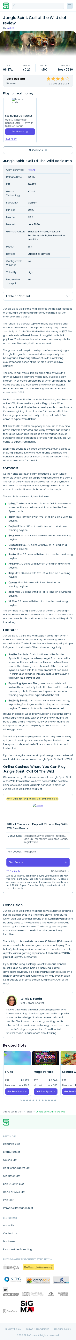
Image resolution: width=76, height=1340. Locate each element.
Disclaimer (10, 1241)
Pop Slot (8, 1200)
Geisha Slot (10, 1160)
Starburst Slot (11, 1152)
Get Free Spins (15, 1091)
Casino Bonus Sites (13, 1111)
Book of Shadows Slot (16, 1168)
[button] (21, 1100)
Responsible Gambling (17, 1249)
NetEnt (10, 28)
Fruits (9, 1072)
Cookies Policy (62, 1329)
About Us (8, 1225)
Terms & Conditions (37, 1329)
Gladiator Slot (11, 1176)
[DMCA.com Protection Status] (11, 1267)
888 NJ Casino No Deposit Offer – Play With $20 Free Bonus (19, 123)
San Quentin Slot (13, 1184)
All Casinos (35, 150)
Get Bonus (18, 131)
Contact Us (10, 1233)
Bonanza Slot (11, 1144)
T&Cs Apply (11, 138)
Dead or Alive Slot (14, 1192)
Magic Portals (43, 1072)
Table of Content (18, 296)
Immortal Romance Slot (18, 1208)
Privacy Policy (13, 1329)
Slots (29, 1111)
